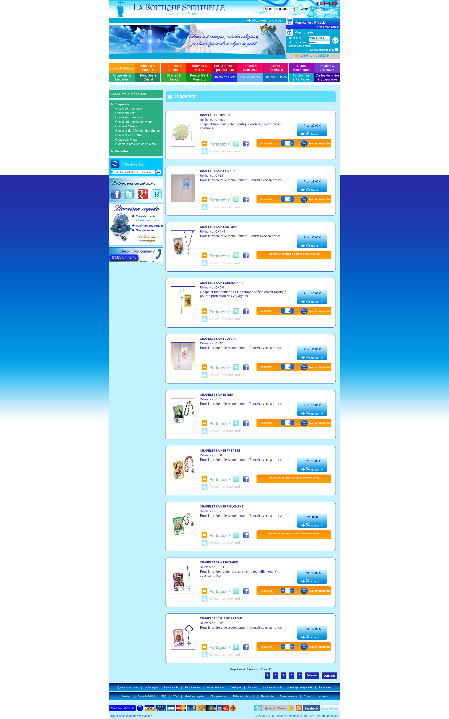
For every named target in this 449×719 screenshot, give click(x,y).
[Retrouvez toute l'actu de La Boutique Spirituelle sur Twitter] (129, 199)
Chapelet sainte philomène (221, 506)
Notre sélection (215, 687)
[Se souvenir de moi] (336, 49)
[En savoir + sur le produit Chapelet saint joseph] (183, 369)
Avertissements (288, 696)
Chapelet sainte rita (216, 394)
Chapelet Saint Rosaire (219, 562)
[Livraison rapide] (136, 212)
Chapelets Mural (126, 139)
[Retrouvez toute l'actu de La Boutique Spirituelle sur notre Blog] (156, 199)
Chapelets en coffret (129, 135)
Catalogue (235, 687)
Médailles (121, 151)
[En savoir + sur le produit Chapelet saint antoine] (183, 257)
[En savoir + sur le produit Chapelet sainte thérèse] (183, 481)
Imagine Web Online (139, 716)
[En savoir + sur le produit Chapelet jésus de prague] (183, 648)
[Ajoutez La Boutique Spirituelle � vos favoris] (278, 710)
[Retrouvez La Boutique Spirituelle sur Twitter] (330, 710)
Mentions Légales (195, 696)
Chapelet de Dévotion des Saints (137, 130)
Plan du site (267, 696)
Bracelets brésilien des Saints (135, 144)
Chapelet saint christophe (221, 283)
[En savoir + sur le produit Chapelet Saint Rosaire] (183, 593)
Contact (308, 696)
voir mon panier (329, 27)
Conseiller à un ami (224, 151)
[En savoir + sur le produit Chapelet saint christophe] (183, 313)
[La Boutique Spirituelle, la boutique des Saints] (224, 16)
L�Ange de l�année (300, 687)
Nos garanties (145, 230)
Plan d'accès (171, 687)
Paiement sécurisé (243, 696)
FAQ (164, 696)
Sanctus (252, 687)
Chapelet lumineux (215, 115)
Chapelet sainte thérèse (220, 450)
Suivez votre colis (148, 220)
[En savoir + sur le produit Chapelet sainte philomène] (183, 537)
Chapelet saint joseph (218, 338)
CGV (175, 696)
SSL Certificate (351, 2)
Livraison (126, 696)
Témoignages (192, 687)
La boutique (151, 687)
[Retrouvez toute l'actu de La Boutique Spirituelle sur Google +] (142, 199)
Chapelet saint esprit (217, 171)
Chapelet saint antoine (219, 227)
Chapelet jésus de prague (221, 618)
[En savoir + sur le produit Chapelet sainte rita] (183, 425)
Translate (331, 9)
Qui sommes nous (127, 687)
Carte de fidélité (146, 696)
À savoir (323, 696)
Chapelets (122, 104)
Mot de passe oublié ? (301, 45)
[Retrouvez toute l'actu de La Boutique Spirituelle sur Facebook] (115, 199)
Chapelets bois (125, 113)
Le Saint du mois (272, 687)
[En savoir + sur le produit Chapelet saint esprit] (183, 201)
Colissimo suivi (146, 216)
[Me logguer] (335, 40)
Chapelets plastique (128, 108)
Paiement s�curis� (149, 225)
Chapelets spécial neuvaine (133, 122)
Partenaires (325, 687)
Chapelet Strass (126, 126)
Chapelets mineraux (128, 117)
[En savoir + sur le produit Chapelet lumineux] (183, 145)
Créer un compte (314, 55)
